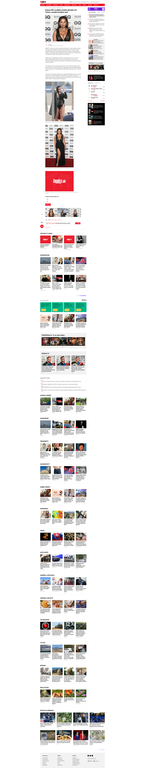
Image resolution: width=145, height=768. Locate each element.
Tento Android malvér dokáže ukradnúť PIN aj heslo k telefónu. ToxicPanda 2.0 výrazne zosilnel (69, 633)
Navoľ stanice (90, 100)
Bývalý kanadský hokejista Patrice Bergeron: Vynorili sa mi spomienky (63, 368)
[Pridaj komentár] (42, 214)
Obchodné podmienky (60, 760)
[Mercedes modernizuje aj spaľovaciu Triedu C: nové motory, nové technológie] (57, 558)
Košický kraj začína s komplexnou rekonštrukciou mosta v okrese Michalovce (80, 565)
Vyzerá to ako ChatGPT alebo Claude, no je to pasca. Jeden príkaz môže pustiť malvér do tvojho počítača (45, 633)
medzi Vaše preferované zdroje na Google (59, 223)
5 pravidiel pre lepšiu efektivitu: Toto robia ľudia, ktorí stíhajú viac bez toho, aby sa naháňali (57, 588)
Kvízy (80, 4)
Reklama (59, 755)
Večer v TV (97, 83)
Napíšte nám (44, 763)
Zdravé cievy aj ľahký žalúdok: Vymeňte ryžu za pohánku (69, 610)
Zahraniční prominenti (60, 7)
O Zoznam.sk (44, 755)
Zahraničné (48, 4)
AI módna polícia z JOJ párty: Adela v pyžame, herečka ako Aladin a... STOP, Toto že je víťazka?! (57, 454)
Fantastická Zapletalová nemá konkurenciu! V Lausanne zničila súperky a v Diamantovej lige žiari (81, 543)
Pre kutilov (44, 687)
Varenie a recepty (46, 598)
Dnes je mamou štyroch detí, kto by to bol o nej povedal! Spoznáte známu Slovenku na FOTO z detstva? (81, 455)
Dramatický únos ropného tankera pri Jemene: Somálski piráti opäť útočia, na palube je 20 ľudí (45, 432)
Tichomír (83, 1)
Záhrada (65, 702)
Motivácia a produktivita (55, 591)
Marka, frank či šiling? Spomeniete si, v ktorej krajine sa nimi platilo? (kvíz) (56, 521)
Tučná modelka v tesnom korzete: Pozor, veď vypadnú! (81, 246)
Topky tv (84, 4)
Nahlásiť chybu (47, 227)
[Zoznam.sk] (91, 761)
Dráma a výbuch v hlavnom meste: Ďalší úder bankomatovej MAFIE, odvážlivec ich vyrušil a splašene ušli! (56, 409)
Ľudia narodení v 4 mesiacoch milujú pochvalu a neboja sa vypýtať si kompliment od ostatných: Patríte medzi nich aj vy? (63, 390)
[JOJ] (89, 88)
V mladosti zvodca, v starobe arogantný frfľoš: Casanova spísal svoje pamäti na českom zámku (45, 476)
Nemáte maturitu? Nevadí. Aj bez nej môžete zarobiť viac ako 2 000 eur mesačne (81, 588)
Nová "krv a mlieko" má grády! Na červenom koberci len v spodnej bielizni (68, 246)
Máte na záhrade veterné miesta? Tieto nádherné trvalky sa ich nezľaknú (45, 700)
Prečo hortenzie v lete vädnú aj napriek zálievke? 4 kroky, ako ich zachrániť (81, 700)
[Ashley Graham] (51, 212)
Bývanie (43, 665)
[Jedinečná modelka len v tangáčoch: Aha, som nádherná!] (45, 239)
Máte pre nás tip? (75, 765)
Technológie (44, 620)
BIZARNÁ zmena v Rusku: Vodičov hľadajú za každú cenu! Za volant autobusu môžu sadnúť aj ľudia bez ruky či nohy (57, 432)
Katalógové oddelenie (75, 762)
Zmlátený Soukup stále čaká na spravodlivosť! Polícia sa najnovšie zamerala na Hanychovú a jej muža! (69, 455)
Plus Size (59, 220)
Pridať (78, 223)
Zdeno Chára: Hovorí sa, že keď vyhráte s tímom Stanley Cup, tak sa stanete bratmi (77, 369)
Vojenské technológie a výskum (56, 635)
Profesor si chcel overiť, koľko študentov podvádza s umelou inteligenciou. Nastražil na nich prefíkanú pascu (80, 656)
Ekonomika (74, 4)
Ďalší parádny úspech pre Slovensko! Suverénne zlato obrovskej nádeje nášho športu (57, 543)
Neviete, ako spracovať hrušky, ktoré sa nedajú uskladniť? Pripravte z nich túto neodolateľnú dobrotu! (56, 701)
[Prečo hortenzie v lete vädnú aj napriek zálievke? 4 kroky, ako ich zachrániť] (81, 693)
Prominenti (55, 4)
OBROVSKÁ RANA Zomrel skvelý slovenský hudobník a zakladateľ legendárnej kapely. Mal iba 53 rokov (61, 387)
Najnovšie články (45, 378)
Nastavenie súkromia (45, 760)
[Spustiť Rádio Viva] (96, 8)
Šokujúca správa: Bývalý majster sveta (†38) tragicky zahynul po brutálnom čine (45, 543)
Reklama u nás (59, 757)
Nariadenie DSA (44, 765)
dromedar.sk (42, 480)
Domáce (43, 4)
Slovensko (65, 546)
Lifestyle (90, 4)
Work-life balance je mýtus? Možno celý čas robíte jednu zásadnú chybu (44, 588)
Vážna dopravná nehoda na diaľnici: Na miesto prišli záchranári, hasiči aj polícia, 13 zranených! (98, 122)
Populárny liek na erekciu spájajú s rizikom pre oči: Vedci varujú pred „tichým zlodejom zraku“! (57, 476)
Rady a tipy (65, 612)
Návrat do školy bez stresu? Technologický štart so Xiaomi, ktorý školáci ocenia (44, 325)
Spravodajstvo (74, 757)
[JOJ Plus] (89, 97)
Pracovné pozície (44, 300)
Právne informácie (45, 757)
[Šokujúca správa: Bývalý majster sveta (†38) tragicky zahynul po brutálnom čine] (45, 537)
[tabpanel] (96, 25)
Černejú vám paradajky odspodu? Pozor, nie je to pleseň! (69, 700)
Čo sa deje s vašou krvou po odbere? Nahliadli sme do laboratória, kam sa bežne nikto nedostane (81, 325)
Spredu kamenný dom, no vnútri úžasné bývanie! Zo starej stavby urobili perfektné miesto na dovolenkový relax (57, 679)
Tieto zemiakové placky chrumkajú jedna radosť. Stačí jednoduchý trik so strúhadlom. (45, 610)
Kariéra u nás (44, 762)
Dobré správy (45, 487)
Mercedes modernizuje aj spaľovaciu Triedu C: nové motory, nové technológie (57, 564)
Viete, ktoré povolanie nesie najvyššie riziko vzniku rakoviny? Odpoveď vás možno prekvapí (68, 477)
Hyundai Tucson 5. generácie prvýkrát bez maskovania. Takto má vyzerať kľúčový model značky (45, 566)
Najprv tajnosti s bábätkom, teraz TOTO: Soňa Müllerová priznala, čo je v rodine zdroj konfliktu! (59, 384)
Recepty (53, 704)
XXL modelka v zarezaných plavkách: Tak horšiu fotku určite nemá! (57, 246)
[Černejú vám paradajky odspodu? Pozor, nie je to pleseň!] (69, 693)
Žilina (77, 412)
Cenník (58, 762)
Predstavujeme (42, 569)
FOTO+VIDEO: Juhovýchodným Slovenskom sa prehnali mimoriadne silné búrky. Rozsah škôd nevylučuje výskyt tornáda (57, 656)
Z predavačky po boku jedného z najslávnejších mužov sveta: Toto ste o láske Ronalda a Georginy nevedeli (99, 78)
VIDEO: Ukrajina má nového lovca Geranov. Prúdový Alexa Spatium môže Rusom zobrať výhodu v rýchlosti (80, 633)
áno (47, 199)
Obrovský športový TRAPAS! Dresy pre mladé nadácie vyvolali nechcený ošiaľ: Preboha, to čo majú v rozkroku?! (69, 432)
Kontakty (74, 755)
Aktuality (65, 592)
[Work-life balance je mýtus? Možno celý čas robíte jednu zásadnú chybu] (45, 581)
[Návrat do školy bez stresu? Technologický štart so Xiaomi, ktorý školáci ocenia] (57, 493)
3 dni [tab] (98, 12)
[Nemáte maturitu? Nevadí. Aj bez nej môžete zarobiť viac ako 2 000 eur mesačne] (81, 581)
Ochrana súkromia (45, 759)
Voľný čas (96, 4)
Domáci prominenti (43, 458)
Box (40, 546)
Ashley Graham (54, 220)
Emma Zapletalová (78, 546)
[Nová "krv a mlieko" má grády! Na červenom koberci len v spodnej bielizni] (69, 239)
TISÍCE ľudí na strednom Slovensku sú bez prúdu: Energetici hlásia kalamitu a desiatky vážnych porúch (61, 381)
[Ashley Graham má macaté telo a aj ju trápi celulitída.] (63, 212)
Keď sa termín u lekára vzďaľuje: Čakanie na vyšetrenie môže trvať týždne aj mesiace (56, 325)
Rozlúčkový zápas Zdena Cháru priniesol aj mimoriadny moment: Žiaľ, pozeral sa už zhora (69, 543)
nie (47, 201)
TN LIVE (42, 643)
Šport (61, 4)
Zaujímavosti (67, 4)
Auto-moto (44, 552)
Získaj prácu (77, 591)
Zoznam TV (45, 353)
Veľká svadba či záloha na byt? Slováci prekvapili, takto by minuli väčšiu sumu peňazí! (45, 521)
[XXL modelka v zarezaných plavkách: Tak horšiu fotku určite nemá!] (57, 239)
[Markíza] (89, 85)
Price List (58, 763)
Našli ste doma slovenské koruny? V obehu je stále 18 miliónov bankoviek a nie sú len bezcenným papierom (81, 522)
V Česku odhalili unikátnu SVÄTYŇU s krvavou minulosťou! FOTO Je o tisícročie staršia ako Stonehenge (81, 477)
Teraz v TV (90, 83)
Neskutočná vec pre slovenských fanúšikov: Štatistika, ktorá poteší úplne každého (68, 325)
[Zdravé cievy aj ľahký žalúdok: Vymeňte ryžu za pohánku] (69, 604)
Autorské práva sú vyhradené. (92, 758)
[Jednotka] (89, 91)
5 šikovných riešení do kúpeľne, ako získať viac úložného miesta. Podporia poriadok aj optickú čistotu (45, 679)
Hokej (42, 372)
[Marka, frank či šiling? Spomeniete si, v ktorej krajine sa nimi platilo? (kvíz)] (57, 515)
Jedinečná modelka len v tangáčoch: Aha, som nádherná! (45, 246)
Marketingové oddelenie (76, 763)
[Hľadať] (103, 5)
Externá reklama (60, 759)
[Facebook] (88, 756)
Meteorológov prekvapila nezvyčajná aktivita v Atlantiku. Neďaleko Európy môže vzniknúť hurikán (45, 656)
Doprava (77, 568)
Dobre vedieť (42, 328)
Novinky (65, 568)
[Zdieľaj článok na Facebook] (42, 218)
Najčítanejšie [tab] (92, 12)
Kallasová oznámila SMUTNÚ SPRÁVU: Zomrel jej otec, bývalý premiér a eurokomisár (80, 431)
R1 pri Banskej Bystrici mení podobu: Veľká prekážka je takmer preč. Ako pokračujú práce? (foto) (69, 522)
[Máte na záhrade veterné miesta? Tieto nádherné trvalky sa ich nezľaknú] (45, 693)
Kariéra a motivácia (47, 575)
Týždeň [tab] (103, 12)
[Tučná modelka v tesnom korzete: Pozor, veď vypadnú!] (81, 239)
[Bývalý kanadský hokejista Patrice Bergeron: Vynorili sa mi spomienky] (63, 361)
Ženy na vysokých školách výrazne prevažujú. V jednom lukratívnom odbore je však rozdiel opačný (69, 589)
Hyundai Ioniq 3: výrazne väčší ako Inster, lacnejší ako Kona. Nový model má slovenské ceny (69, 565)
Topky (51, 7)
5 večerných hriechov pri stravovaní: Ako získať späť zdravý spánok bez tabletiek (81, 610)
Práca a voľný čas (42, 591)
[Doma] (89, 94)
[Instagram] (90, 756)
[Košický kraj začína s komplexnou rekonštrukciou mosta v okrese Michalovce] (81, 558)
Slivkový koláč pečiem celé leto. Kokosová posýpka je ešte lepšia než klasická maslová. (56, 610)
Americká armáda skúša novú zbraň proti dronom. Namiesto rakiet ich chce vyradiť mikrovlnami (57, 632)
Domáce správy (45, 395)
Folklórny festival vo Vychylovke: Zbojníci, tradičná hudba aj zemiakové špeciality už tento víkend (80, 409)
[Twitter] (92, 756)
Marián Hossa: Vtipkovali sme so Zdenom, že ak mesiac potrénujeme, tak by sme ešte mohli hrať (48, 369)
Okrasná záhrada (42, 702)
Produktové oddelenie (75, 759)
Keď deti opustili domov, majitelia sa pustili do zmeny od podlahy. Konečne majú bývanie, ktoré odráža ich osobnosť (81, 679)
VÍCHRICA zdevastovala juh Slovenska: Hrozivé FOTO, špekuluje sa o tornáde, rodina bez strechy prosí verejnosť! (98, 117)
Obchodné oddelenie (75, 760)
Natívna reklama (59, 765)
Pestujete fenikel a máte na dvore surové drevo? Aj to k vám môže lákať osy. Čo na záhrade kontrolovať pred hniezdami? (69, 679)
